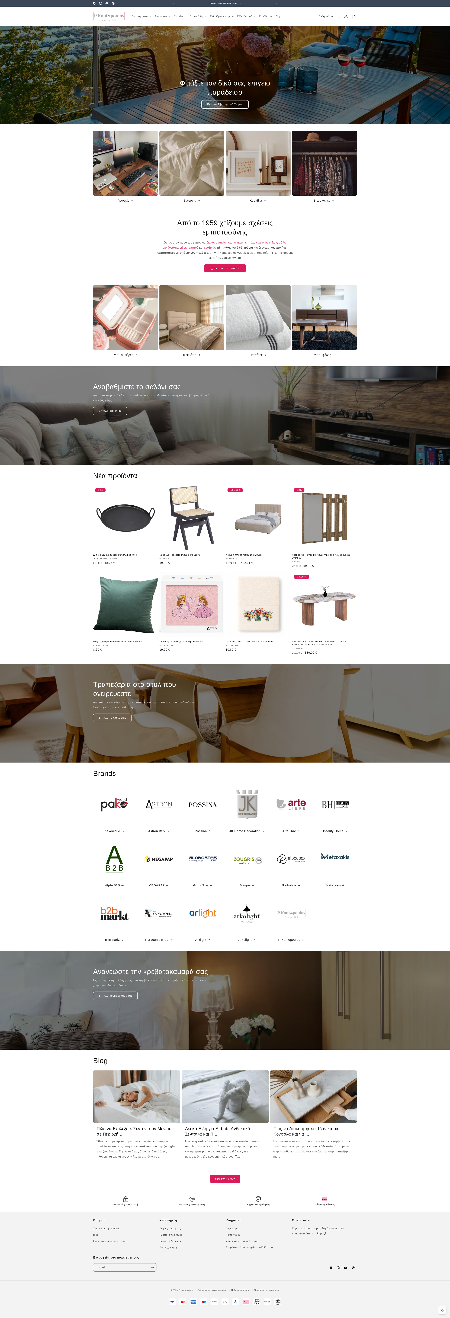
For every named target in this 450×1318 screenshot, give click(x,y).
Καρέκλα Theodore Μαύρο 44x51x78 (179, 555)
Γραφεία (124, 200)
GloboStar (200, 885)
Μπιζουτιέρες (123, 355)
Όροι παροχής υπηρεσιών (266, 1290)
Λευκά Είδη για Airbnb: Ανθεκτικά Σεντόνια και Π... (217, 1131)
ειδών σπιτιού (189, 247)
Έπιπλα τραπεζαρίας (112, 717)
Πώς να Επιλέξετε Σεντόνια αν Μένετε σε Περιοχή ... (134, 1131)
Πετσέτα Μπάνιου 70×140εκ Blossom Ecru (249, 641)
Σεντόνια (190, 200)
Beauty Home (333, 831)
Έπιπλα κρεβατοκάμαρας (115, 995)
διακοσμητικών (217, 242)
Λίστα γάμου (233, 1234)
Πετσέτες (256, 355)
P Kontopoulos (289, 939)
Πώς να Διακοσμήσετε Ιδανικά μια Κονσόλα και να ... (306, 1131)
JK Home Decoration (245, 831)
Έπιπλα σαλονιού (110, 410)
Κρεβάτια (190, 355)
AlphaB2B (112, 885)
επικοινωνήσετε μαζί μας (308, 1233)
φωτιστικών (236, 242)
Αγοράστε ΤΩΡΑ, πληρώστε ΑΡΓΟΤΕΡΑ (249, 1247)
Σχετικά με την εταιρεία (225, 268)
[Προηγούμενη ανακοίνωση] (173, 3)
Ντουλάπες (322, 200)
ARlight (200, 939)
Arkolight (245, 939)
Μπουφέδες (322, 355)
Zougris (245, 885)
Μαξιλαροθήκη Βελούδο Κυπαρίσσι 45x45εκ (117, 641)
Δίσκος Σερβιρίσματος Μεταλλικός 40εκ (115, 555)
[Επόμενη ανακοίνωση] (276, 3)
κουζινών (210, 247)
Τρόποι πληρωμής (170, 1241)
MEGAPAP (157, 885)
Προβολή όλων (225, 1178)
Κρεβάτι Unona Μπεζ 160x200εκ (244, 555)
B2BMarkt (112, 939)
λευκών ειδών (267, 242)
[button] (141, 16)
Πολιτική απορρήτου (241, 1290)
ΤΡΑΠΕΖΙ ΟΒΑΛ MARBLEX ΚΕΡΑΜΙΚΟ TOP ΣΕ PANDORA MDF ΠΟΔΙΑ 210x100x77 (319, 643)
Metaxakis (333, 885)
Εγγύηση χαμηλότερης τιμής (110, 1241)
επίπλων (251, 242)
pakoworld (112, 831)
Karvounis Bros (156, 939)
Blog (95, 1234)
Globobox (289, 885)
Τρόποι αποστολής (170, 1234)
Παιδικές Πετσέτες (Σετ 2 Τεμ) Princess (181, 641)
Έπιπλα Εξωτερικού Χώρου (225, 104)
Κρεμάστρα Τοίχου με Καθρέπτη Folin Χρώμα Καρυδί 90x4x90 (321, 556)
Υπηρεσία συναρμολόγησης (242, 1241)
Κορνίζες (256, 200)
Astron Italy (156, 831)
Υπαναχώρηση (168, 1247)
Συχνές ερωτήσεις (170, 1228)
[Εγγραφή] (152, 1267)
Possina (201, 831)
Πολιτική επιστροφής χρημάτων (213, 1290)
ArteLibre (289, 831)
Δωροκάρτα (232, 1228)
